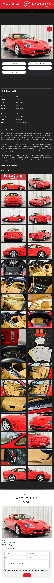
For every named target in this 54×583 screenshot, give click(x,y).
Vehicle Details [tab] (8, 91)
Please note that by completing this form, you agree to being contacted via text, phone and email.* (26, 570)
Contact (27, 84)
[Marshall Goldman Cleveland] (27, 4)
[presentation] (4, 40)
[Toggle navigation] (31, 10)
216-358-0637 (27, 79)
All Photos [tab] (6, 170)
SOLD (31, 14)
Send (13, 72)
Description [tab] (7, 129)
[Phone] (23, 10)
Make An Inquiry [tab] (10, 165)
